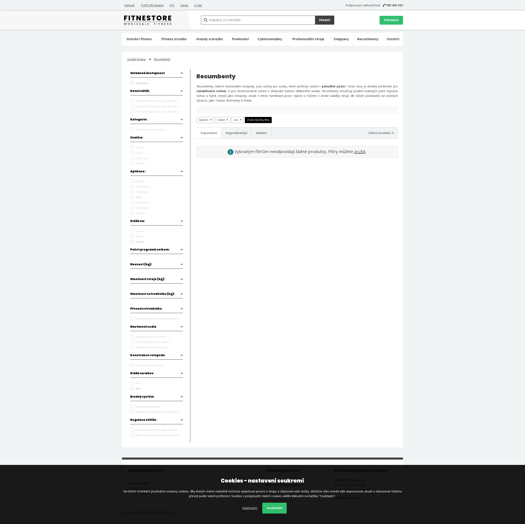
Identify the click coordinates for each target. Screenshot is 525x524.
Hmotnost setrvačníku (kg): (152, 294)
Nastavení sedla (143, 327)
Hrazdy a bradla (209, 39)
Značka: (136, 137)
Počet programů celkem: (150, 249)
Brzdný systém (142, 397)
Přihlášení (391, 20)
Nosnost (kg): (141, 264)
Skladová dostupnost (147, 73)
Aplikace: (138, 171)
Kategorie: (139, 119)
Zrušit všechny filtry (258, 120)
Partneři (129, 5)
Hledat (324, 20)
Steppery (341, 39)
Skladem (204, 120)
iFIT (172, 5)
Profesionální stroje (308, 39)
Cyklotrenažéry (270, 39)
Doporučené (209, 133)
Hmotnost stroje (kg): (147, 279)
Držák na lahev (141, 373)
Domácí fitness (139, 39)
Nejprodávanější (236, 133)
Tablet (221, 120)
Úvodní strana (136, 59)
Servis (184, 5)
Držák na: (137, 221)
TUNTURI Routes (152, 5)
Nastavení (249, 508)
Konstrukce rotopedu (147, 355)
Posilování (240, 39)
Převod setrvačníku (146, 309)
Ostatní (393, 39)
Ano (236, 120)
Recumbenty (367, 39)
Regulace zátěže (143, 420)
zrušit (359, 151)
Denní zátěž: (140, 91)
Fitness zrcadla (173, 39)
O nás (198, 5)
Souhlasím (274, 508)
